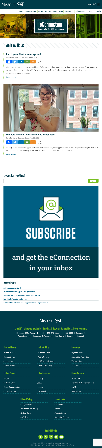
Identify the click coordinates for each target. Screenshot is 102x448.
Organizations (77, 353)
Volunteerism (77, 361)
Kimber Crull (17, 58)
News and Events (9, 347)
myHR (74, 387)
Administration (60, 399)
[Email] (27, 61)
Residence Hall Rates (45, 361)
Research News (9, 365)
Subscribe (97, 11)
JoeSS (39, 383)
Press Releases (60, 413)
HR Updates (76, 391)
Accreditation (24, 336)
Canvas (40, 387)
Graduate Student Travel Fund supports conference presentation (25, 303)
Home (21, 11)
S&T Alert (24, 417)
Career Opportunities (11, 387)
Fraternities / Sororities (81, 357)
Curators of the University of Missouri (50, 445)
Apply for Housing (44, 365)
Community (83, 328)
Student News (58, 11)
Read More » (11, 77)
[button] (98, 4)
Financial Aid (47, 328)
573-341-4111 (53, 333)
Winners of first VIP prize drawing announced (30, 134)
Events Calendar (9, 353)
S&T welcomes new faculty (12, 288)
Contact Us (80, 333)
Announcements (30, 11)
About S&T (18, 328)
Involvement (76, 347)
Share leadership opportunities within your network (21, 295)
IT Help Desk (26, 413)
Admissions (28, 328)
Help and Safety (26, 399)
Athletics (74, 328)
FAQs (90, 11)
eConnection (51, 24)
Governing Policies (61, 417)
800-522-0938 (67, 333)
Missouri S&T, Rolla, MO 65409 (30, 333)
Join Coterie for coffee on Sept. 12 (14, 299)
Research (56, 328)
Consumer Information (42, 336)
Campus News (9, 357)
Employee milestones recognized (23, 54)
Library (40, 379)
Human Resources (78, 373)
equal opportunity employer (58, 443)
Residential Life (43, 347)
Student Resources (10, 373)
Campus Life (65, 328)
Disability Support (75, 336)
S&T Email (41, 391)
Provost (57, 409)
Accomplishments (44, 11)
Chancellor (58, 404)
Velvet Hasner (18, 138)
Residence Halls (43, 353)
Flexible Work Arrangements (83, 383)
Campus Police (26, 404)
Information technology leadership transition (19, 292)
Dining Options (43, 357)
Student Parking (9, 391)
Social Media (51, 431)
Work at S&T (76, 379)
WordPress (70, 445)
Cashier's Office (9, 383)
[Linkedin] (21, 61)
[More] (33, 61)
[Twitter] (15, 61)
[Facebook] (9, 61)
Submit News (80, 11)
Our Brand (59, 336)
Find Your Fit (77, 365)
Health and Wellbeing (29, 409)
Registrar (7, 379)
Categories (68, 11)
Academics (37, 328)
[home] (17, 4)
